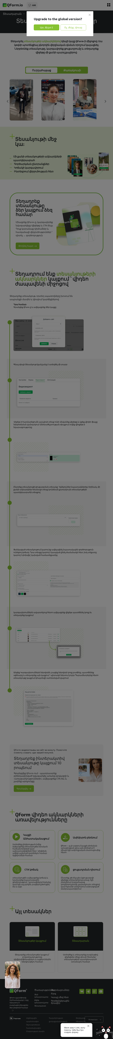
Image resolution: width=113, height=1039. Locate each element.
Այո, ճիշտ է (46, 27)
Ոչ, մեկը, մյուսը (73, 27)
